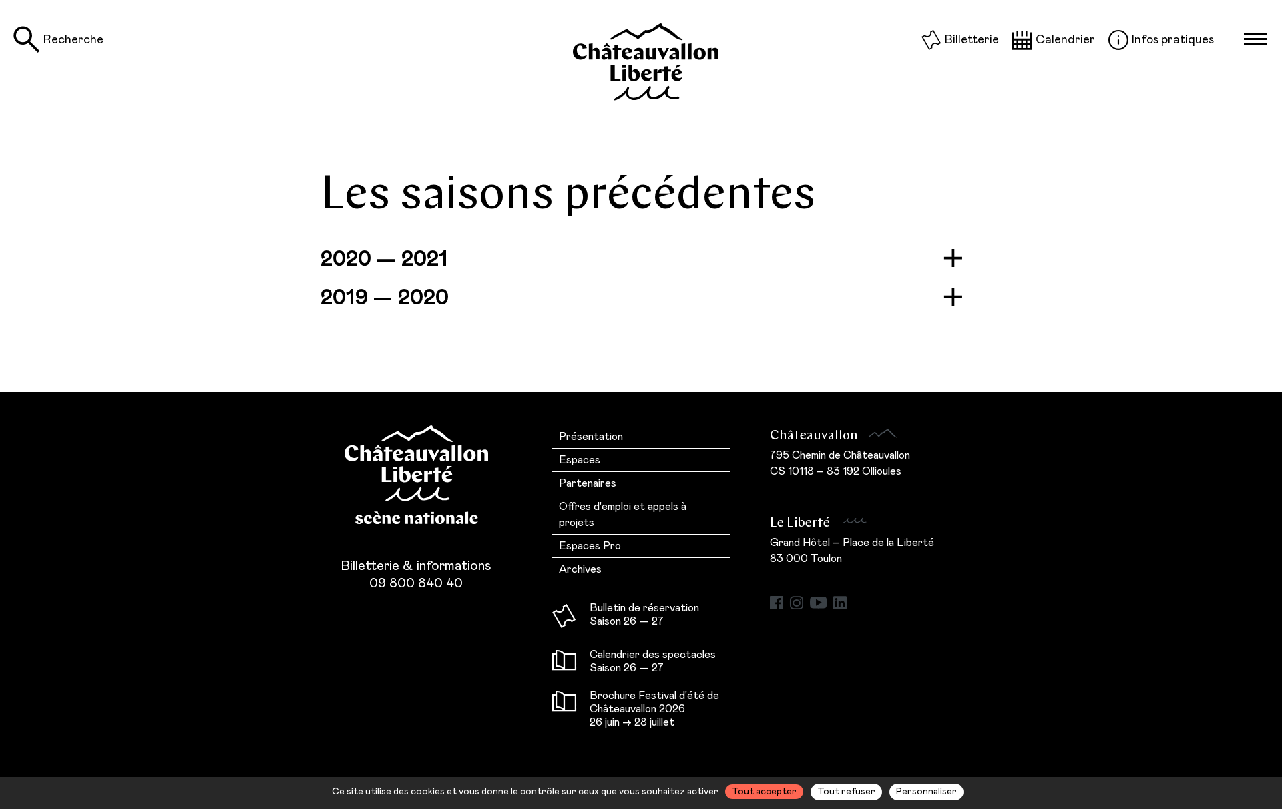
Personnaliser (926, 791)
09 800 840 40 (416, 583)
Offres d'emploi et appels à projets (622, 514)
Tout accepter (764, 791)
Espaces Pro (590, 546)
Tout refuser (846, 791)
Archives (580, 569)
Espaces (579, 460)
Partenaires (587, 483)
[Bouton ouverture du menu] (1255, 39)
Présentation (591, 436)
